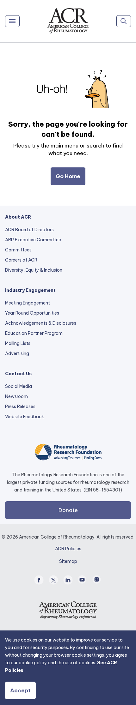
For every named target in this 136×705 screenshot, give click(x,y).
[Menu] (12, 21)
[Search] (123, 21)
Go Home (68, 176)
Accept (20, 690)
